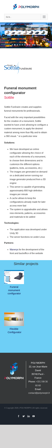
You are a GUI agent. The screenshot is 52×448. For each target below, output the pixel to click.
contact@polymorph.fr (39, 393)
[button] (3, 35)
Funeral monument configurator (14, 290)
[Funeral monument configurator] (14, 277)
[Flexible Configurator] (14, 319)
